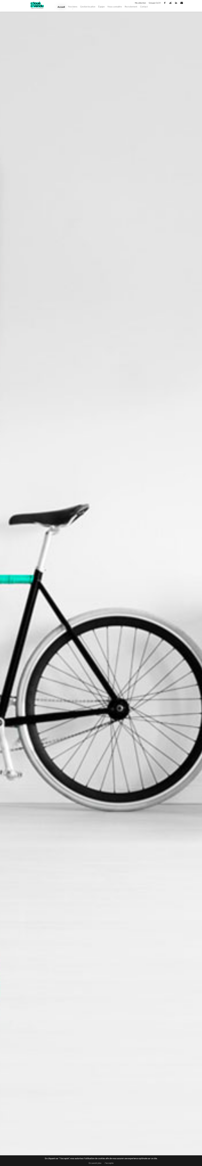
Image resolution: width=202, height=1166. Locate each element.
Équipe (101, 6)
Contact (144, 6)
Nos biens (72, 6)
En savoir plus (95, 1163)
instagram (170, 3)
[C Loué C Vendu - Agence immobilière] (37, 10)
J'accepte (109, 1163)
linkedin (176, 3)
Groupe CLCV (155, 3)
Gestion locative (87, 6)
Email (182, 3)
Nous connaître (114, 6)
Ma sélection (140, 3)
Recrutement (131, 6)
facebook (165, 3)
